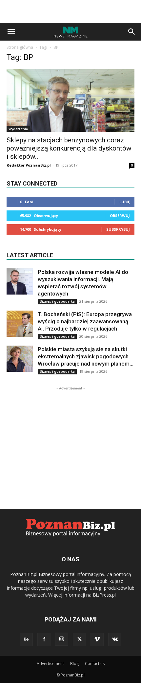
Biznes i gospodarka (57, 301)
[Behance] (26, 639)
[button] (11, 32)
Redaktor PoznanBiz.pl (29, 165)
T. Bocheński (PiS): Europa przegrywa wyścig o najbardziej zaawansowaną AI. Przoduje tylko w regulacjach (85, 321)
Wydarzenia (18, 129)
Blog (74, 663)
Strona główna (20, 47)
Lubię (124, 201)
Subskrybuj (118, 229)
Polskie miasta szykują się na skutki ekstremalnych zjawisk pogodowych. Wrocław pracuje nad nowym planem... (85, 356)
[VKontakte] (114, 639)
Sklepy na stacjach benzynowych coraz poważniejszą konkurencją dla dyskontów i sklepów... (69, 148)
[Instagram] (61, 639)
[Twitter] (79, 639)
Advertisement (50, 663)
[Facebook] (43, 639)
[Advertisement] (70, 11)
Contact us (95, 663)
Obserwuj (120, 215)
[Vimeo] (97, 639)
